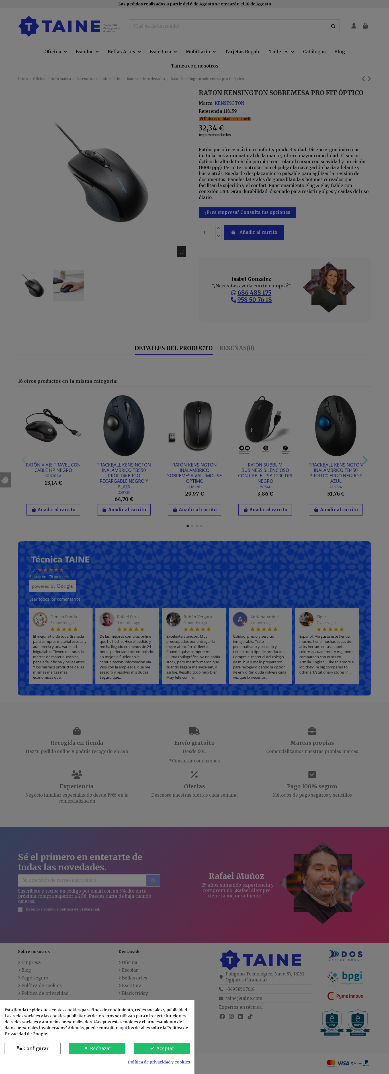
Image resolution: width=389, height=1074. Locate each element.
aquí (122, 1027)
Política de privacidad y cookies (159, 1062)
